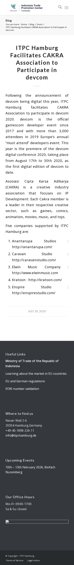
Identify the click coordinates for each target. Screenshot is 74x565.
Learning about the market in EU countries (36, 373)
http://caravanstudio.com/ (34, 259)
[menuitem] (58, 7)
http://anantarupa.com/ (32, 246)
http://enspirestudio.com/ (33, 292)
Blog (9, 20)
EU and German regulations (25, 381)
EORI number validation (22, 389)
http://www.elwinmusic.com (35, 272)
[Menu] (66, 7)
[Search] (58, 7)
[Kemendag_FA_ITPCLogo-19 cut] (31, 7)
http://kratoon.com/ (45, 279)
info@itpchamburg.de (21, 435)
